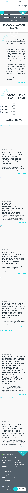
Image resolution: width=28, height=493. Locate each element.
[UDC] (24, 5)
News (16, 466)
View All (14, 123)
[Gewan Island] (11, 2)
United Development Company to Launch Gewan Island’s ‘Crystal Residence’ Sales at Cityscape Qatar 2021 (12, 158)
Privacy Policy (18, 462)
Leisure (4, 464)
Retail (3, 462)
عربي (20, 2)
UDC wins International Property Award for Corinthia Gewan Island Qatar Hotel (12, 208)
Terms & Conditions (19, 464)
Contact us (17, 460)
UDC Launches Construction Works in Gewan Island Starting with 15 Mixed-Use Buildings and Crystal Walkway (13, 258)
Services (4, 468)
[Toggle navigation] (2, 12)
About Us (4, 457)
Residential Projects (7, 460)
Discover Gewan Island (7, 459)
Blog (16, 457)
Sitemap (16, 459)
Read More (21, 82)
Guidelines (4, 466)
